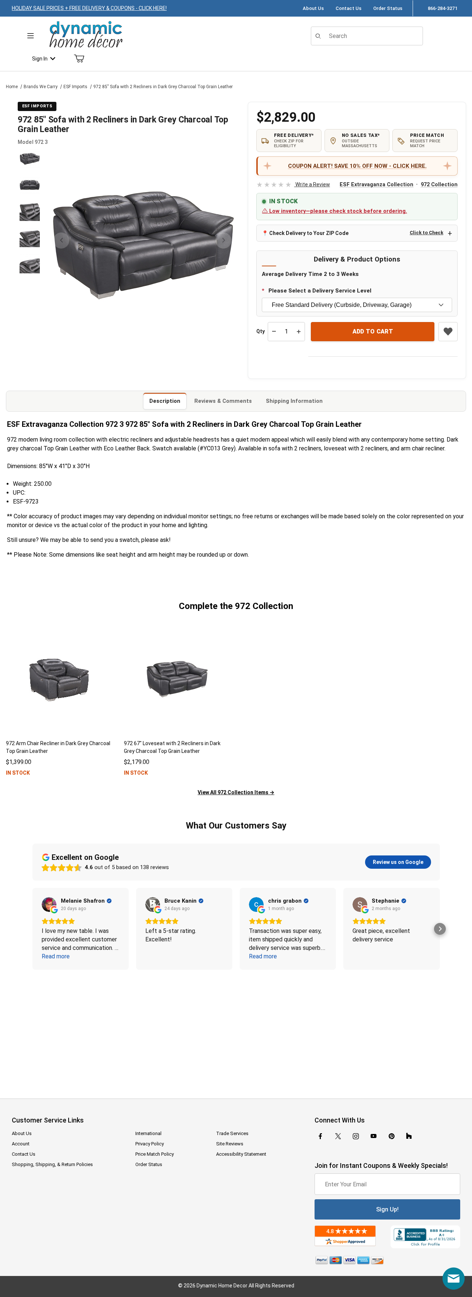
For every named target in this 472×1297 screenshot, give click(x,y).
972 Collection (439, 184)
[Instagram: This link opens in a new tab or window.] (356, 1136)
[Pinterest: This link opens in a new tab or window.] (391, 1136)
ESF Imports (75, 86)
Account (21, 1143)
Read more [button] (56, 956)
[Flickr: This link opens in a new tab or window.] (409, 1136)
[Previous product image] (61, 240)
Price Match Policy (154, 1154)
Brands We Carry (41, 86)
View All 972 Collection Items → (236, 792)
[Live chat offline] (453, 1278)
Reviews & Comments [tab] (223, 401)
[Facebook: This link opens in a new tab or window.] (320, 1136)
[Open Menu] (30, 36)
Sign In (40, 59)
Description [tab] (164, 401)
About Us (313, 8)
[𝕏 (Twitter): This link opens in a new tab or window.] (338, 1136)
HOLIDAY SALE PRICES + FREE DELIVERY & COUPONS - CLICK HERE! (89, 8)
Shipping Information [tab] (294, 401)
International (148, 1133)
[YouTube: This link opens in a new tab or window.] (373, 1136)
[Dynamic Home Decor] (86, 35)
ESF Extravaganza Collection (376, 184)
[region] (29, 240)
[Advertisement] (236, 1029)
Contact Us (348, 8)
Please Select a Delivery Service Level (319, 290)
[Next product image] (223, 240)
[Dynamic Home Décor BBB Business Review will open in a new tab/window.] (425, 1236)
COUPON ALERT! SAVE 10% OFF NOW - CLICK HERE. (357, 166)
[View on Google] (49, 904)
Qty (260, 331)
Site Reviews (229, 1143)
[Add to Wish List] (448, 331)
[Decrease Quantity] (274, 331)
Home (12, 86)
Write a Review (293, 184)
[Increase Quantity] (299, 331)
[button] (30, 158)
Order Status (387, 8)
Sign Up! (387, 1209)
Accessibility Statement (241, 1154)
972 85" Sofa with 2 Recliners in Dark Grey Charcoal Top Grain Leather (163, 86)
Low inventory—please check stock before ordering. (337, 211)
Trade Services (232, 1133)
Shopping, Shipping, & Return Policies (52, 1164)
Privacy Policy (149, 1143)
